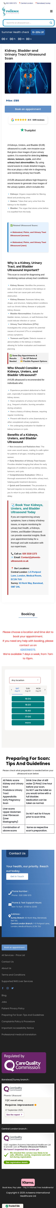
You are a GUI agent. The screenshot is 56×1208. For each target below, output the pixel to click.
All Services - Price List (13, 955)
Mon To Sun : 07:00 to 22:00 (24, 906)
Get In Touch (17, 876)
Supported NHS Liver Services (17, 981)
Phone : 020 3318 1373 (21, 895)
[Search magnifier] (51, 23)
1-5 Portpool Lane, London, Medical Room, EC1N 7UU (26, 576)
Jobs (4, 1001)
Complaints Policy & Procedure (18, 1021)
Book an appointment (14, 947)
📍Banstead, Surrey (42, 3)
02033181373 (27, 649)
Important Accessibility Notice (18, 1028)
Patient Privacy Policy (13, 1008)
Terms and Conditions (13, 974)
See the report (13, 1114)
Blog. (4, 995)
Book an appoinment (28, 109)
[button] (28, 120)
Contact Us (17, 853)
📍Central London (26, 3)
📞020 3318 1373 (10, 3)
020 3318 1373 (29, 554)
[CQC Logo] (13, 1091)
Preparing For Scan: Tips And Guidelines (23, 1015)
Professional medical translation (19, 1034)
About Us (6, 968)
